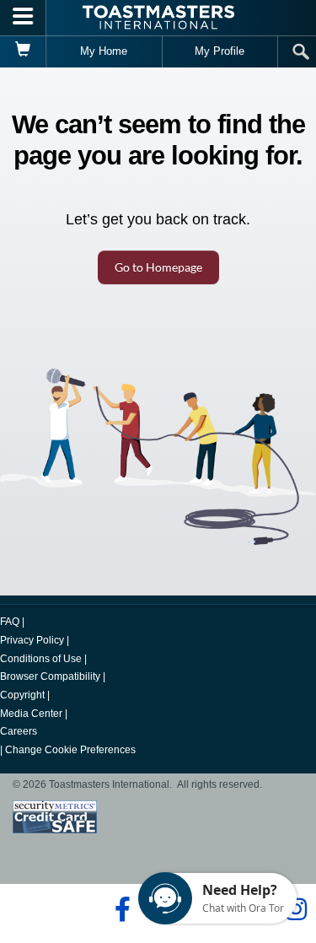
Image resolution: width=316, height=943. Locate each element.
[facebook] (120, 909)
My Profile (219, 51)
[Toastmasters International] (158, 17)
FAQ (9, 622)
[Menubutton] (23, 17)
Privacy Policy (32, 640)
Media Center (31, 713)
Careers (18, 731)
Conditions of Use (41, 659)
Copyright (22, 695)
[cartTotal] (23, 51)
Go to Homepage (158, 267)
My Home (103, 51)
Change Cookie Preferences (70, 750)
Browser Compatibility (50, 676)
